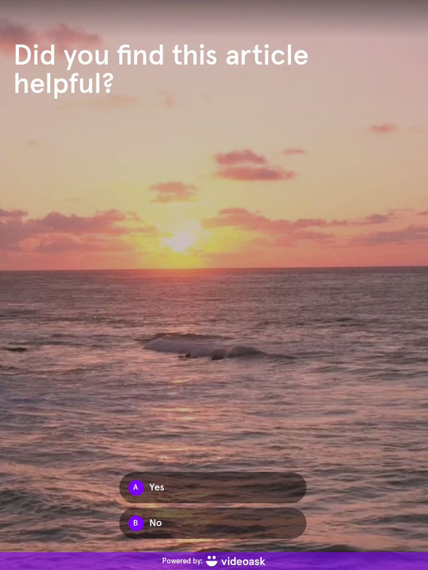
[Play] (214, 285)
